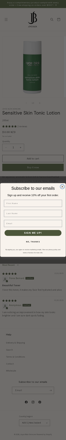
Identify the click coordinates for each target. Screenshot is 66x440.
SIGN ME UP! (33, 233)
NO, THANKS (33, 242)
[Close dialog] (62, 186)
